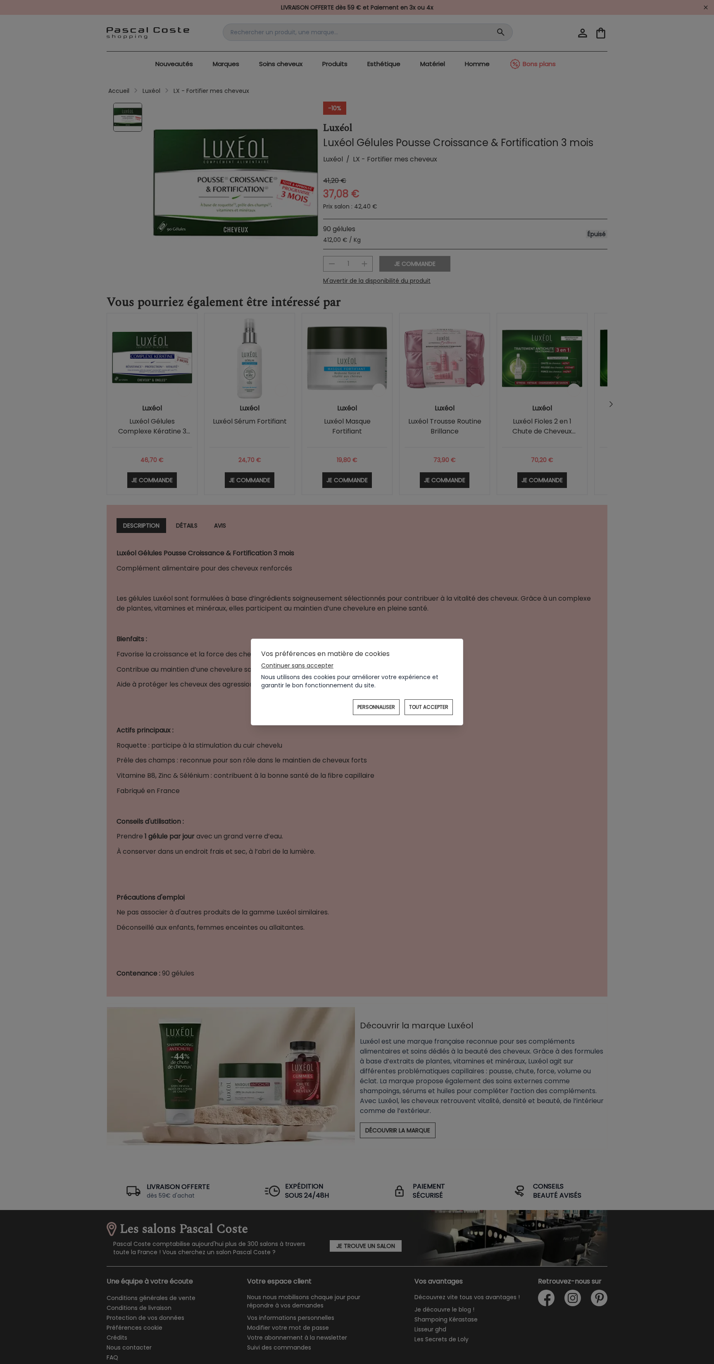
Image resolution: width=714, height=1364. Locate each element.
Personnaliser (376, 706)
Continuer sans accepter (297, 665)
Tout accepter (428, 706)
